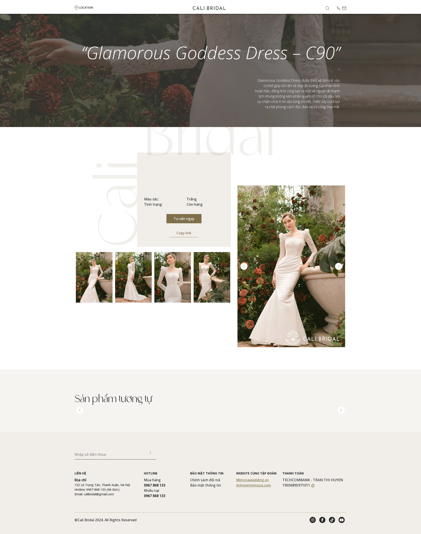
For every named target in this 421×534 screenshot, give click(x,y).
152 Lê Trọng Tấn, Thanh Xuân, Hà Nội (102, 485)
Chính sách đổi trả (205, 480)
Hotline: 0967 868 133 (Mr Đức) (97, 489)
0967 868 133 (154, 485)
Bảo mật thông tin (205, 485)
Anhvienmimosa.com (253, 485)
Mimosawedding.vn (252, 480)
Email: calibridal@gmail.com (94, 494)
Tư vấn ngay (184, 218)
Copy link (184, 233)
